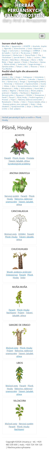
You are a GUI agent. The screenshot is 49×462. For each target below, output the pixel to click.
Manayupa (25, 60)
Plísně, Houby (22, 97)
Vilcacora (34, 66)
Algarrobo (8, 48)
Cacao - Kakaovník (34, 48)
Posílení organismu (36, 97)
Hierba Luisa (18, 55)
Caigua (4, 51)
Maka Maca (14, 60)
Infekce (6, 86)
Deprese (41, 79)
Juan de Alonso (19, 57)
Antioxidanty (39, 77)
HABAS (35, 53)
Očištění (29, 95)
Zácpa (29, 106)
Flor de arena (26, 53)
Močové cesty (23, 91)
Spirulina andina (8, 66)
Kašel (42, 86)
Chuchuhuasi (6, 57)
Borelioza (22, 79)
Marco (33, 60)
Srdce (23, 102)
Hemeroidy (8, 84)
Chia (39, 55)
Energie (22, 81)
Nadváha (14, 93)
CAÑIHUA (37, 51)
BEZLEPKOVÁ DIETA (9, 79)
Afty (11, 77)
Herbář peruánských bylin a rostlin (17, 117)
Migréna (13, 91)
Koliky (16, 88)
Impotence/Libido (31, 84)
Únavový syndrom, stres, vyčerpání (15, 104)
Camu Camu (14, 51)
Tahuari (19, 66)
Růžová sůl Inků (9, 64)
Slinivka (16, 102)
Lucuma (37, 57)
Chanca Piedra (30, 55)
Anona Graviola (19, 48)
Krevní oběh (38, 88)
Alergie (18, 77)
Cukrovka (31, 79)
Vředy (33, 104)
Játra (13, 86)
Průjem (13, 100)
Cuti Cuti (15, 53)
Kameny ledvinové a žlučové (28, 86)
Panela (25, 62)
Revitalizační (6, 102)
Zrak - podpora (15, 109)
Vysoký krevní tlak (17, 106)
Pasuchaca (34, 62)
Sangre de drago (34, 64)
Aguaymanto (16, 46)
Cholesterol (19, 84)
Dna (3, 81)
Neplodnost (35, 93)
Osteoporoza (39, 95)
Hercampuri (6, 55)
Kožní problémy (26, 88)
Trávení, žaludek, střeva (36, 102)
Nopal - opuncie (14, 62)
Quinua (42, 62)
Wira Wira (6, 46)
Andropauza (27, 77)
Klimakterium (7, 88)
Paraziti (12, 97)
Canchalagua (26, 51)
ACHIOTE (26, 46)
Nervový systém (8, 95)
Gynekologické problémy (37, 81)
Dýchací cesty (12, 81)
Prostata (5, 100)
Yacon (42, 66)
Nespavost (20, 95)
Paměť (4, 97)
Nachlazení (24, 93)
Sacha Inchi (22, 64)
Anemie (5, 77)
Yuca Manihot (7, 69)
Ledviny (4, 91)
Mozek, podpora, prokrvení (19, 272)
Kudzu (29, 57)
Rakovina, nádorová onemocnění (30, 100)
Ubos (26, 66)
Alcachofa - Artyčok (40, 46)
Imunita (43, 84)
